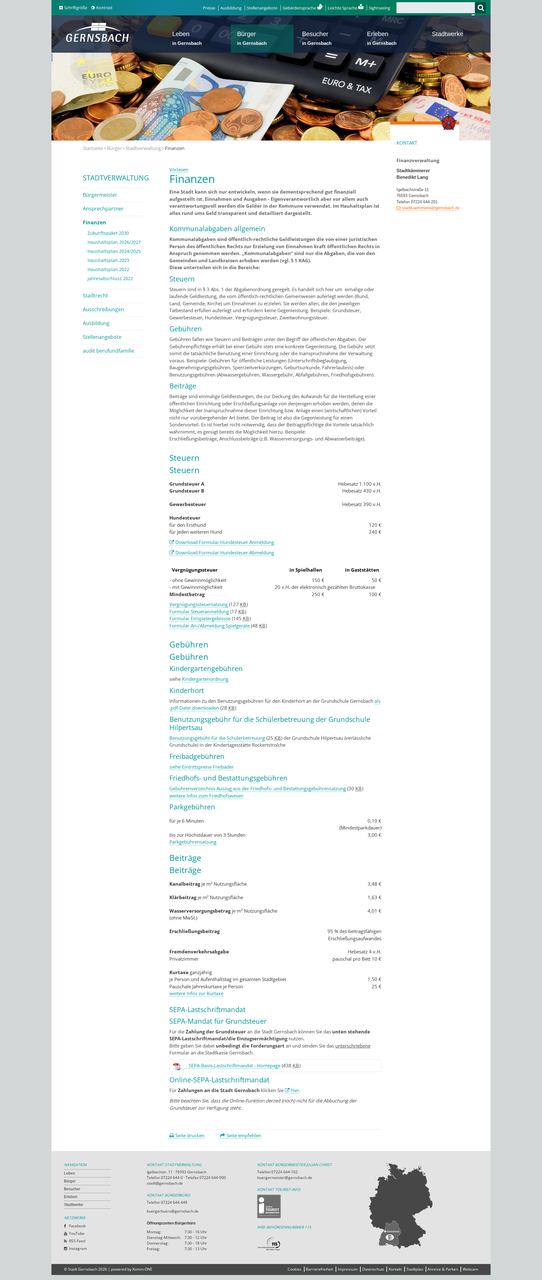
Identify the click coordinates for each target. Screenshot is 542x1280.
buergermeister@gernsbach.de (284, 1177)
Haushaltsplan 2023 (108, 260)
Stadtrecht (95, 295)
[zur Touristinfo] (312, 1206)
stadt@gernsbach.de (165, 1183)
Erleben (381, 38)
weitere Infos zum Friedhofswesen (206, 795)
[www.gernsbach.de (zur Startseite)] (98, 41)
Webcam (470, 1269)
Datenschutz (373, 1269)
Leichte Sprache (343, 8)
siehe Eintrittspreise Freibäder (201, 767)
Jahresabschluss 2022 (110, 278)
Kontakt (395, 1269)
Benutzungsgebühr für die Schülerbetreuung (217, 738)
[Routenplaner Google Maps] (423, 1205)
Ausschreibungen (103, 309)
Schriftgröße (75, 7)
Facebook (77, 1226)
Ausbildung (231, 8)
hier (295, 1090)
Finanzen (94, 222)
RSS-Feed (77, 1241)
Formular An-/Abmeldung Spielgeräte (209, 625)
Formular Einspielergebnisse (200, 618)
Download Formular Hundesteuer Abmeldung (224, 552)
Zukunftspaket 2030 (108, 233)
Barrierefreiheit (319, 1269)
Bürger (252, 38)
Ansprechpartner (103, 208)
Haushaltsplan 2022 (108, 269)
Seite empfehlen (243, 1135)
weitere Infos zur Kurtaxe (196, 993)
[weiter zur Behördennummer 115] (312, 1244)
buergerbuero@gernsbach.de (173, 1211)
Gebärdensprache (300, 8)
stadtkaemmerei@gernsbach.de (431, 207)
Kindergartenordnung (205, 679)
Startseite (93, 148)
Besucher (317, 38)
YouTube (76, 1233)
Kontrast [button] (104, 7)
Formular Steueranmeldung (199, 611)
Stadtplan (414, 1269)
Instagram (78, 1248)
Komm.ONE (142, 1269)
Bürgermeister (100, 194)
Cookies (294, 1269)
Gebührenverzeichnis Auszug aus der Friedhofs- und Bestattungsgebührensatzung (257, 788)
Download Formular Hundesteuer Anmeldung (224, 542)
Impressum (348, 1269)
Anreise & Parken (443, 1269)
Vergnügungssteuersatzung (198, 604)
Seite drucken (190, 1135)
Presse (209, 8)
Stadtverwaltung (143, 148)
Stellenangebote (262, 8)
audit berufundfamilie (108, 350)
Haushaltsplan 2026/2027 (114, 242)
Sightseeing (379, 8)
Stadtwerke (447, 33)
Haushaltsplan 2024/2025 (114, 251)
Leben (187, 38)
